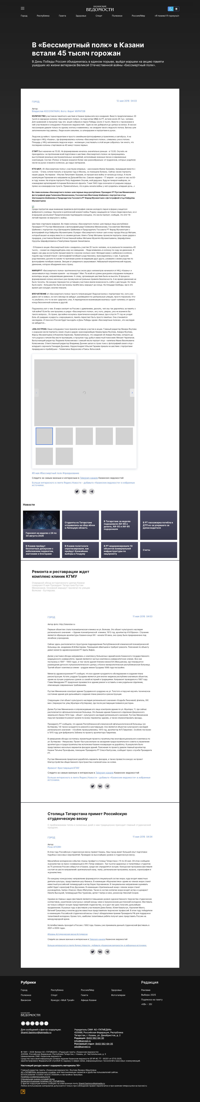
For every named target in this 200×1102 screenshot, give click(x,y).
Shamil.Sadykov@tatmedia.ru (36, 1032)
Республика (43, 15)
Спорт (99, 15)
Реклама (145, 990)
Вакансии (26, 1000)
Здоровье (81, 15)
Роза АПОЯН (54, 847)
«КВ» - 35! (146, 1004)
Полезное (117, 15)
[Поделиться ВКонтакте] (84, 491)
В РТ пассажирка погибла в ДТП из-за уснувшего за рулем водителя (158, 525)
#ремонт (53, 768)
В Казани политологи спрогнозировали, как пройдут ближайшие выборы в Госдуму (77, 550)
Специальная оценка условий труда (38, 1079)
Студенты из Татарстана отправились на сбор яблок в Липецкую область (80, 525)
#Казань (52, 934)
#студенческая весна (66, 934)
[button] (44, 436)
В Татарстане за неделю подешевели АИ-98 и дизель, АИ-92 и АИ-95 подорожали (117, 525)
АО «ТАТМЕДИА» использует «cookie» (38, 1072)
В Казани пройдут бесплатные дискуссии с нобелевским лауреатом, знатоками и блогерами (39, 550)
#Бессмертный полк (51, 473)
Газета (62, 15)
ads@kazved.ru (82, 1046)
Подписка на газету (152, 999)
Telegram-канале (89, 478)
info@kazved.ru (82, 1041)
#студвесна (82, 934)
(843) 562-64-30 (95, 1038)
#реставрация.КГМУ (68, 768)
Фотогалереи (118, 995)
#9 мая (36, 473)
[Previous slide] (36, 393)
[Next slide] (132, 393)
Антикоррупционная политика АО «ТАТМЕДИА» (43, 1081)
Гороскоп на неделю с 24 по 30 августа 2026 (41, 534)
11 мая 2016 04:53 (142, 616)
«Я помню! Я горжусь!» (167, 15)
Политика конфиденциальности (35, 1077)
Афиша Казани (88, 1000)
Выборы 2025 (148, 994)
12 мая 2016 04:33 (127, 101)
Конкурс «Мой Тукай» (62, 1000)
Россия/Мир (138, 15)
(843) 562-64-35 (104, 1043)
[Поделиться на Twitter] (77, 491)
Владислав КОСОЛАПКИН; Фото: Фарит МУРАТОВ (58, 111)
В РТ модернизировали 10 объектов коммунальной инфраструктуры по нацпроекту (118, 550)
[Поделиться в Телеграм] (92, 491)
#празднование (71, 473)
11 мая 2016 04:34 (142, 836)
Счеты (146, 550)
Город (24, 15)
